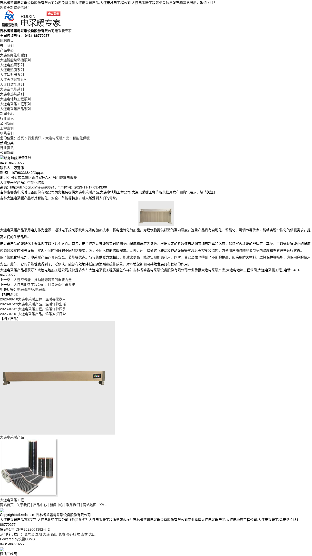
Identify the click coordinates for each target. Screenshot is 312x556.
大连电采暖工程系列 (15, 103)
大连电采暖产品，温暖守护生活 (33, 303)
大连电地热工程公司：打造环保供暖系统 (44, 284)
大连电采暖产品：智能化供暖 (67, 137)
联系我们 (7, 132)
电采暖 (40, 289)
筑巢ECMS (26, 538)
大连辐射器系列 (12, 74)
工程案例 (7, 128)
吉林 (84, 534)
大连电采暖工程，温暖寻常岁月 (33, 299)
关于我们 (7, 45)
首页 (20, 137)
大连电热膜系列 (12, 69)
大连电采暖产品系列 (15, 108)
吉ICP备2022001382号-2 (30, 529)
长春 (61, 534)
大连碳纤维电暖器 (13, 54)
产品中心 (7, 50)
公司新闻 (7, 123)
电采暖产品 (25, 289)
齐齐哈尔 (73, 534)
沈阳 (38, 534)
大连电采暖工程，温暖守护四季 (33, 308)
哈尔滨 (29, 534)
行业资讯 (7, 118)
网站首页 (7, 40)
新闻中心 (7, 113)
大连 (46, 534)
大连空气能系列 (12, 89)
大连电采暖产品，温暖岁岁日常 (33, 313)
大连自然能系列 (12, 84)
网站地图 (90, 504)
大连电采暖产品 (87, 2)
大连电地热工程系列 (15, 98)
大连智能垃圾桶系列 (15, 59)
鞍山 (54, 534)
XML (103, 504)
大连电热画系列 (12, 64)
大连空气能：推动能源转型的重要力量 (43, 279)
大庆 (92, 534)
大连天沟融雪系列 (13, 79)
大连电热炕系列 (12, 93)
